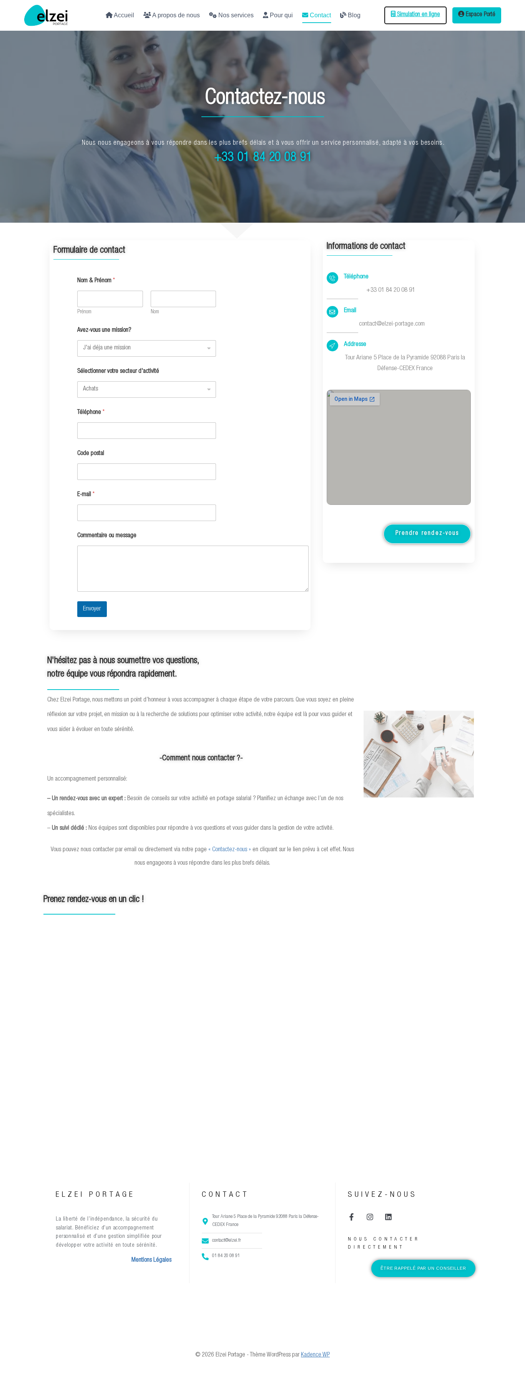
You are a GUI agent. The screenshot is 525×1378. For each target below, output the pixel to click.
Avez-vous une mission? (104, 331)
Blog (353, 15)
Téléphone (91, 413)
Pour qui (280, 15)
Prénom (84, 312)
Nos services (235, 15)
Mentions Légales (151, 1260)
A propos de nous (175, 15)
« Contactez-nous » (229, 850)
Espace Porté (479, 15)
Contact (319, 15)
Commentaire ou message (106, 536)
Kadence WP (315, 1355)
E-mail (86, 495)
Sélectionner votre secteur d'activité (118, 372)
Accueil (123, 15)
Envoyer (92, 609)
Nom (155, 312)
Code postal (90, 454)
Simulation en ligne (417, 15)
